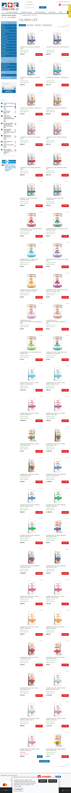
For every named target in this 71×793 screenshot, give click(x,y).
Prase (3, 55)
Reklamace (52, 12)
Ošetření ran (6, 64)
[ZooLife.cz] (12, 6)
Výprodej (4, 22)
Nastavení (18, 789)
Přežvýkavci (5, 53)
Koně (3, 33)
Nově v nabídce (6, 77)
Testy (3, 75)
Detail (39, 756)
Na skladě (6, 83)
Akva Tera (4, 39)
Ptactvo (4, 36)
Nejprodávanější (47, 25)
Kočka (4, 28)
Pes (3, 25)
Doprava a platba (26, 12)
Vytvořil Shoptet (67, 790)
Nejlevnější (30, 25)
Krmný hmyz (5, 42)
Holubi (4, 50)
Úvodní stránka (2, 12)
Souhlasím (52, 781)
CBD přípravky (6, 69)
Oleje (3, 72)
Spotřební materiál (7, 58)
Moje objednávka (40, 12)
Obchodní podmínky (12, 12)
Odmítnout (42, 781)
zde (20, 786)
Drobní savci (5, 30)
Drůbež (4, 47)
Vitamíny (4, 66)
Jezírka (4, 44)
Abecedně (22, 25)
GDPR (60, 12)
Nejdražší (38, 25)
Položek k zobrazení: (9, 91)
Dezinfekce (5, 61)
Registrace (67, 1)
